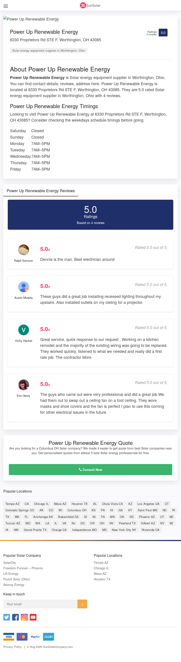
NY (162, 523)
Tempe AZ (12, 504)
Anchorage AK (43, 517)
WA (17, 517)
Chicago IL (41, 504)
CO (51, 510)
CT (167, 504)
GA (121, 510)
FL (26, 517)
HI (111, 510)
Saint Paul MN (147, 510)
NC (165, 510)
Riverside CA (151, 530)
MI (171, 523)
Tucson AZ (13, 523)
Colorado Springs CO (20, 510)
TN (103, 517)
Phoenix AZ (147, 517)
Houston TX (80, 504)
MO (28, 523)
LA (47, 523)
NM (16, 530)
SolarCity (9, 562)
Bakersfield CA (68, 517)
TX (7, 517)
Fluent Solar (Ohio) (16, 579)
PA (103, 510)
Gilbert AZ (148, 523)
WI (60, 510)
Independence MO (84, 530)
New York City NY (124, 530)
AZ (130, 504)
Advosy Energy (13, 585)
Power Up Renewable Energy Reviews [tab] (41, 190)
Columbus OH (77, 510)
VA (64, 523)
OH (102, 523)
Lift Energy (10, 573)
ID (85, 517)
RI (173, 510)
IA (7, 530)
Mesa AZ (60, 504)
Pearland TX (127, 523)
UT (162, 517)
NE (172, 517)
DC (83, 523)
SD (132, 517)
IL (56, 523)
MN (112, 517)
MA (38, 523)
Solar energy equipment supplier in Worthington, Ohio (48, 50)
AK (42, 510)
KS (94, 510)
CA (27, 504)
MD (104, 530)
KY (130, 510)
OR (92, 523)
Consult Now (92, 469)
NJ (73, 523)
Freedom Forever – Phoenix (23, 568)
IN (94, 517)
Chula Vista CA (112, 504)
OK (122, 517)
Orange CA (59, 530)
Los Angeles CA (149, 504)
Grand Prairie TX (35, 530)
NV (111, 523)
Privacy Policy (12, 647)
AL (95, 504)
